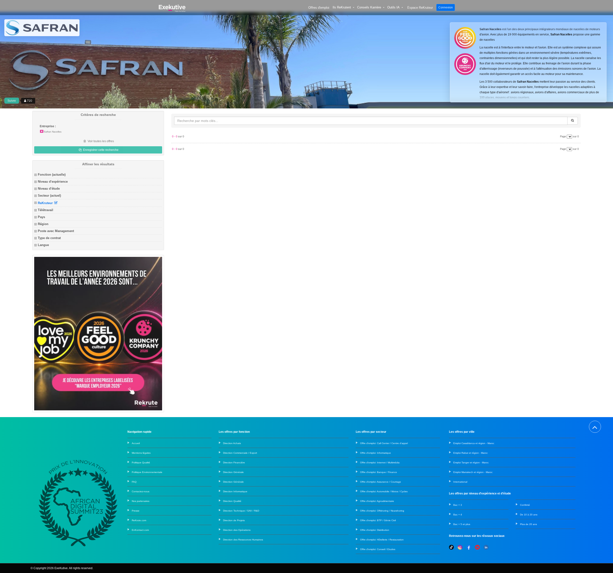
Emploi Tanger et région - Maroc (471, 462)
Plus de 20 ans (528, 524)
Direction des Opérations (236, 530)
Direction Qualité (232, 501)
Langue (43, 245)
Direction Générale (233, 472)
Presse (135, 510)
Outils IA (393, 7)
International (460, 481)
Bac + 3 (457, 505)
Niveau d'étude (49, 188)
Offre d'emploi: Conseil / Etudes (377, 549)
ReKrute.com (139, 520)
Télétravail (45, 210)
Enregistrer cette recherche (100, 150)
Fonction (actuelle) (52, 174)
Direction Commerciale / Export (240, 453)
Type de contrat (49, 238)
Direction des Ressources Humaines (243, 539)
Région (43, 224)
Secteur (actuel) (49, 195)
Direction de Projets (234, 520)
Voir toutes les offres (100, 141)
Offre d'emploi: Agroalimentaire (377, 501)
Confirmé (525, 505)
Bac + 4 (457, 514)
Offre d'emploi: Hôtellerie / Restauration (382, 539)
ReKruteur (46, 203)
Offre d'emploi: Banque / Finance (378, 472)
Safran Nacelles (52, 131)
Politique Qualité (141, 462)
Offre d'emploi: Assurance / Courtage (380, 481)
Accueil (136, 443)
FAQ (134, 481)
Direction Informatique (235, 491)
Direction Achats (232, 443)
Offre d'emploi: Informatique (375, 453)
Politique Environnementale (147, 472)
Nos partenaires (140, 501)
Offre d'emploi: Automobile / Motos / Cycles (384, 491)
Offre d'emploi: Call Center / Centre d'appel (384, 443)
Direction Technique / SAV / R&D (241, 510)
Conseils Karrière (369, 7)
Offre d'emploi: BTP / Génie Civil (378, 520)
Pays (41, 217)
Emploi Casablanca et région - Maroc (473, 443)
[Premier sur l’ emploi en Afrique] (172, 7)
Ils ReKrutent (342, 7)
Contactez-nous (140, 491)
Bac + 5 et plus (461, 524)
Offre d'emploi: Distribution (374, 530)
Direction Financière (234, 462)
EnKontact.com (140, 530)
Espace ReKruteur (420, 7)
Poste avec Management (56, 231)
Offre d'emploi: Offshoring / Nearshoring (382, 510)
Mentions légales (141, 453)
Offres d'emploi (318, 7)
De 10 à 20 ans (528, 514)
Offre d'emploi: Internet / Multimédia (380, 462)
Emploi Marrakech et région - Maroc (473, 472)
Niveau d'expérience (53, 181)
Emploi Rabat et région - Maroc (470, 453)
